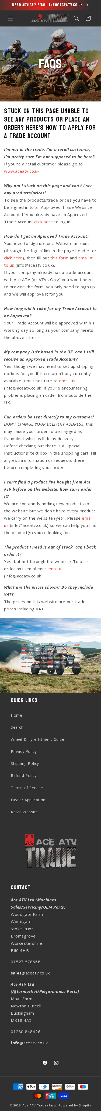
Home (16, 715)
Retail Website (24, 811)
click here (43, 221)
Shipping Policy (25, 763)
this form (59, 257)
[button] (11, 18)
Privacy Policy (24, 751)
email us (67, 380)
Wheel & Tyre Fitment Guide (37, 739)
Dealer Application (28, 799)
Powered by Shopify (75, 1105)
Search (17, 727)
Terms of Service (27, 787)
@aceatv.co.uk (30, 973)
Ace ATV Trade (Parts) (40, 1105)
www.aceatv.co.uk (22, 171)
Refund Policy (24, 775)
